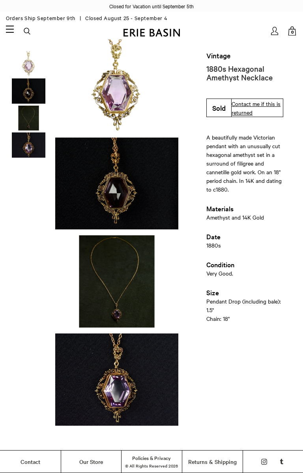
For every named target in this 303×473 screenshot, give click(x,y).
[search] (28, 31)
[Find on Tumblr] (282, 462)
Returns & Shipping (212, 462)
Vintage (218, 55)
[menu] (10, 28)
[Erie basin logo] (151, 32)
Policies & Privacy (151, 457)
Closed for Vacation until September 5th (151, 5)
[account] (275, 31)
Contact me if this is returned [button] (256, 108)
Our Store (91, 462)
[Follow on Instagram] (264, 462)
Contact (30, 462)
